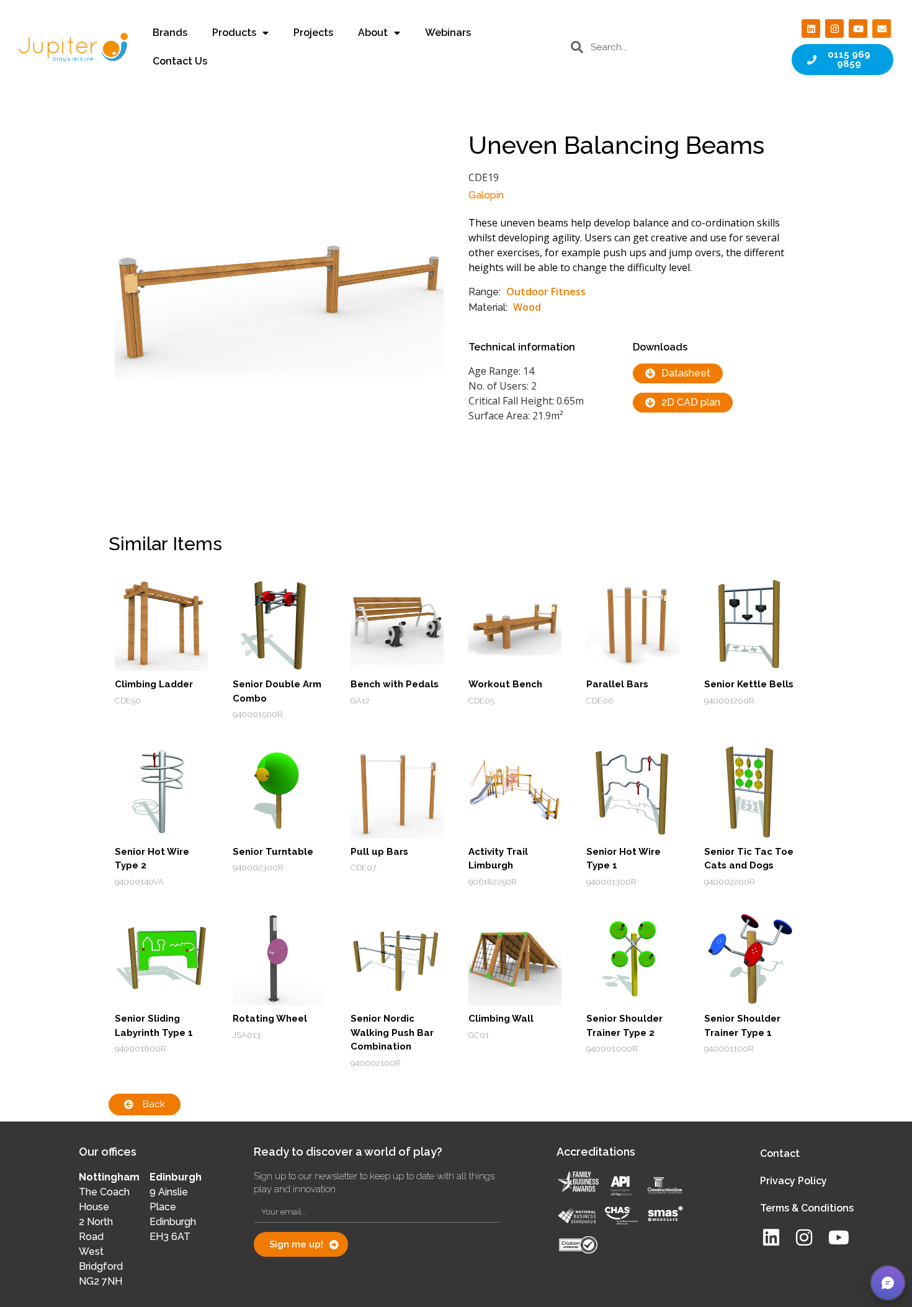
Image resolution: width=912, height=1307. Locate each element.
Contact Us (180, 61)
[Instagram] (834, 28)
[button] (888, 1283)
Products (234, 32)
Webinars (448, 32)
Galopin (486, 195)
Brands (170, 32)
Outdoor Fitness (546, 291)
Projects (313, 32)
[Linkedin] (811, 28)
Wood (527, 307)
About (373, 32)
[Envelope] (881, 28)
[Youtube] (858, 28)
